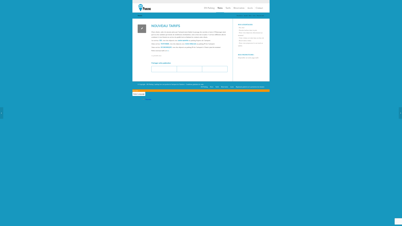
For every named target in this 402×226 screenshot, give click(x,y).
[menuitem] (209, 7)
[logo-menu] (144, 7)
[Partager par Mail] (214, 69)
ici (168, 50)
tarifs (257, 58)
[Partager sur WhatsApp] (189, 69)
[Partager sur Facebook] (164, 69)
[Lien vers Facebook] (262, 1)
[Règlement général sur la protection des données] (1, 113)
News (140, 15)
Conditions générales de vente (195, 84)
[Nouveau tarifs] (142, 28)
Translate (148, 99)
